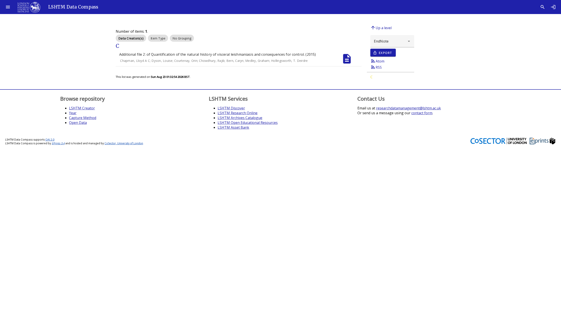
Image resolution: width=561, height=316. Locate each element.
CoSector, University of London (124, 143)
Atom (377, 61)
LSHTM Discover (231, 108)
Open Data (78, 122)
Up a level (381, 27)
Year (72, 113)
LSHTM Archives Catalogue (240, 117)
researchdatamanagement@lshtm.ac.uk (408, 108)
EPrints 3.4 (58, 143)
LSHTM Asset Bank (233, 127)
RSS (376, 67)
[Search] (542, 7)
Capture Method (82, 117)
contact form (421, 113)
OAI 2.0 (49, 139)
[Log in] (553, 7)
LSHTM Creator (82, 108)
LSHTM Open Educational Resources (248, 122)
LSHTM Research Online (237, 113)
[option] (131, 38)
